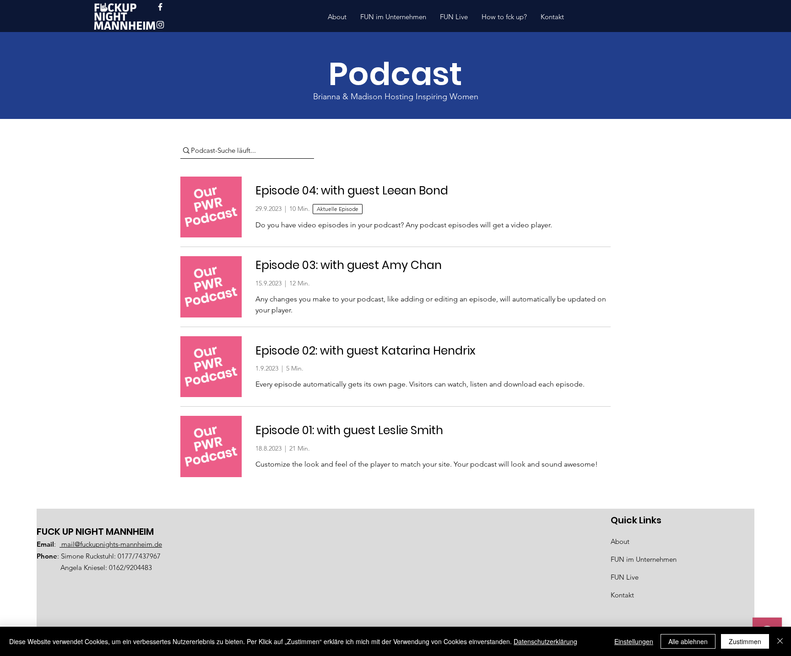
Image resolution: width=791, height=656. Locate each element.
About (620, 541)
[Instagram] (160, 25)
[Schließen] (780, 641)
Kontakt (622, 595)
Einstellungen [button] (633, 641)
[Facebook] (160, 7)
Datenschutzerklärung (545, 641)
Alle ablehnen (688, 641)
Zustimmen (745, 641)
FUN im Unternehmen (644, 559)
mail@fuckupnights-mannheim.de (111, 544)
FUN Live (625, 577)
